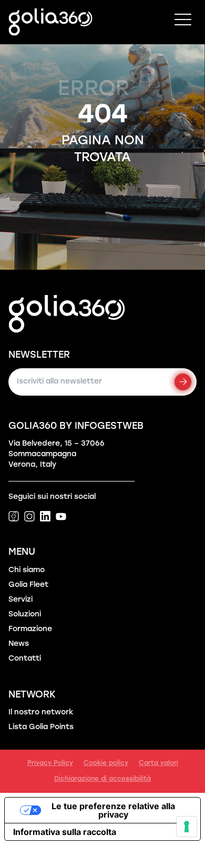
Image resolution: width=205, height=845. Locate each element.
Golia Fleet (28, 585)
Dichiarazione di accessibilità (102, 779)
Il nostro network (41, 712)
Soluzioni (24, 614)
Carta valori (158, 763)
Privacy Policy (50, 763)
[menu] (183, 22)
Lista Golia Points (41, 727)
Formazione (30, 629)
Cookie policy (106, 763)
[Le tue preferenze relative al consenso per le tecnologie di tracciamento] (187, 827)
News (18, 644)
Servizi (20, 600)
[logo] (50, 22)
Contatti (24, 659)
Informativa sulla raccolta (64, 832)
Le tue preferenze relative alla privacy (113, 810)
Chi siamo (26, 570)
